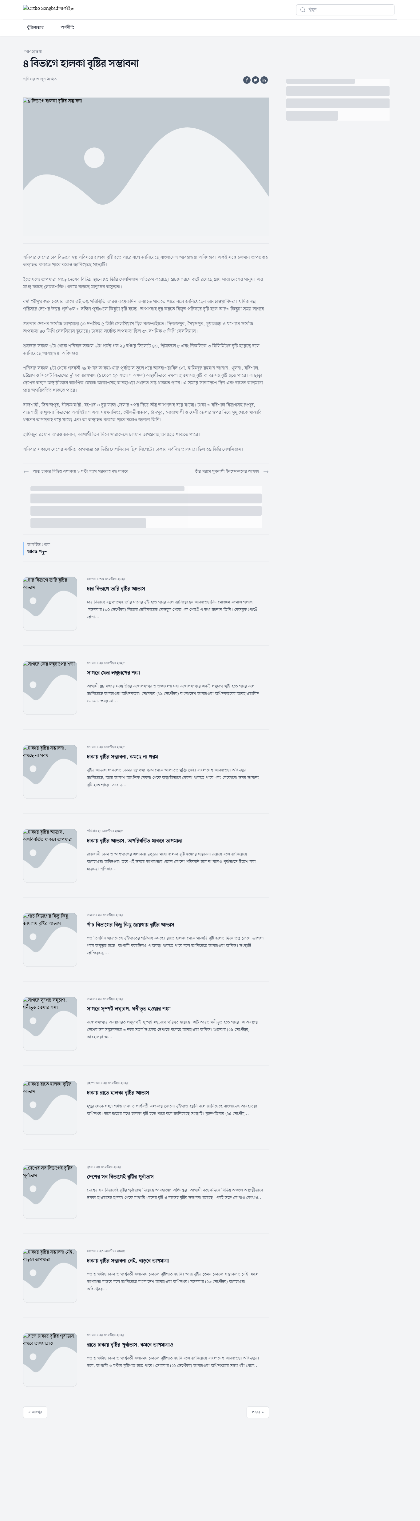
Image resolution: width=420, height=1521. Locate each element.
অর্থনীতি (67, 27)
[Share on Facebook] (247, 80)
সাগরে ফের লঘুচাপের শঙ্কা (113, 673)
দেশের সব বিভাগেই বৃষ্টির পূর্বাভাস (120, 1177)
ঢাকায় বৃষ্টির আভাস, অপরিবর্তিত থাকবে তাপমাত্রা (134, 841)
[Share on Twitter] (255, 80)
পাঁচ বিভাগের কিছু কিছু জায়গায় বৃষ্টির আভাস (130, 925)
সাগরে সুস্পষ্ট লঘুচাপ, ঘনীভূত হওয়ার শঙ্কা (129, 1009)
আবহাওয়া (33, 51)
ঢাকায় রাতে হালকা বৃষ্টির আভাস (118, 1093)
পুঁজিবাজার (35, 27)
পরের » (258, 1412)
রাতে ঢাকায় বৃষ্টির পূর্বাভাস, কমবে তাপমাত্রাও (130, 1345)
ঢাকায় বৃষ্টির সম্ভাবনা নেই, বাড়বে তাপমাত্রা (128, 1261)
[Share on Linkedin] (264, 80)
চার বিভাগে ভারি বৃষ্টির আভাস (116, 589)
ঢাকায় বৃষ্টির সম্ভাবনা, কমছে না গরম (122, 757)
